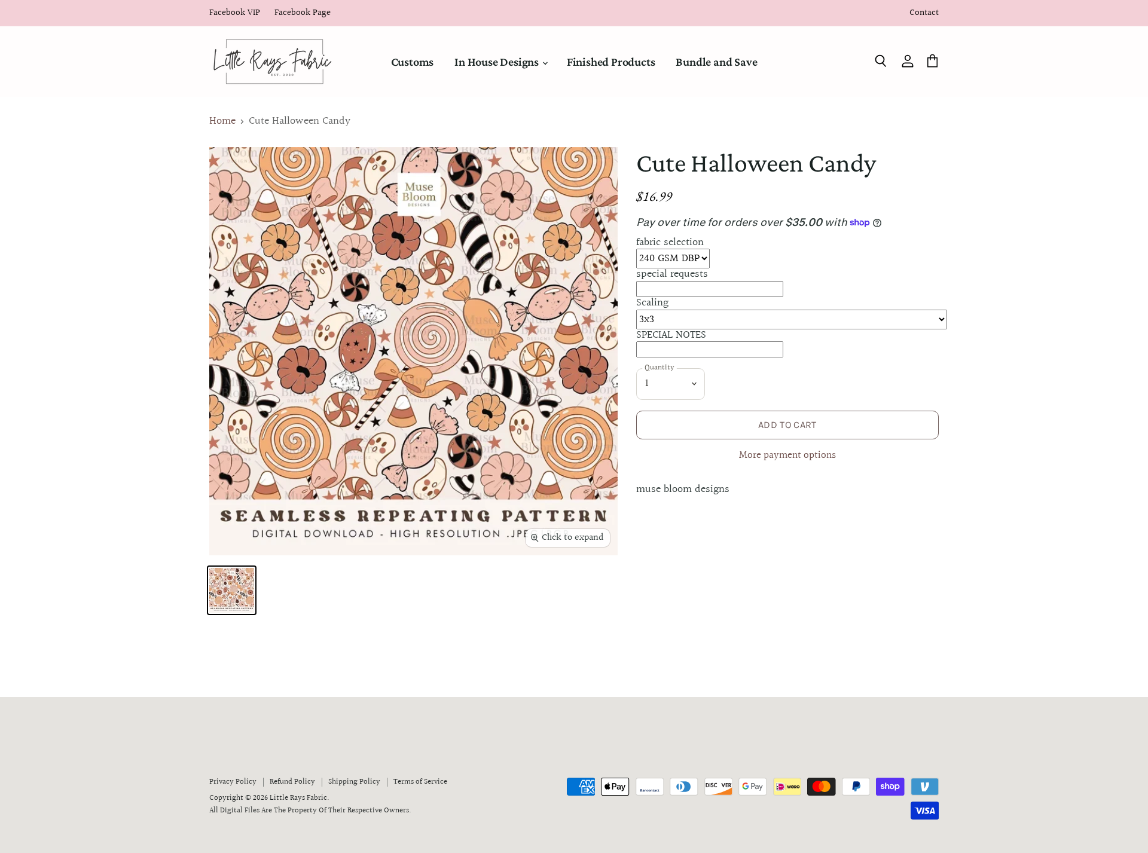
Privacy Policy (233, 782)
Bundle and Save (716, 61)
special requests (672, 274)
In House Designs (497, 61)
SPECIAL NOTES (671, 335)
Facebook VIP (234, 13)
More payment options (787, 455)
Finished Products (611, 61)
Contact (924, 13)
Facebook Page (302, 13)
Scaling (652, 302)
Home (222, 121)
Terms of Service (420, 782)
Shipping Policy (354, 782)
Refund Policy (292, 782)
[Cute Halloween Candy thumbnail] (231, 590)
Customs (412, 61)
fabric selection (670, 242)
